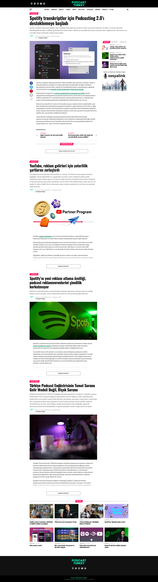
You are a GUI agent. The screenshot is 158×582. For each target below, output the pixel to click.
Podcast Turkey (43, 38)
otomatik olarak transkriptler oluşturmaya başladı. (67, 89)
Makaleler (104, 9)
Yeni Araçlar (90, 9)
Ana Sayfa (47, 9)
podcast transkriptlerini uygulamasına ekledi (69, 93)
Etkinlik (68, 9)
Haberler (61, 9)
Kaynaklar (97, 9)
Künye (73, 578)
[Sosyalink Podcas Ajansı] (114, 90)
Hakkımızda (54, 9)
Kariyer (74, 9)
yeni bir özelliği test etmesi (42, 346)
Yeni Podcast (81, 9)
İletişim (111, 9)
